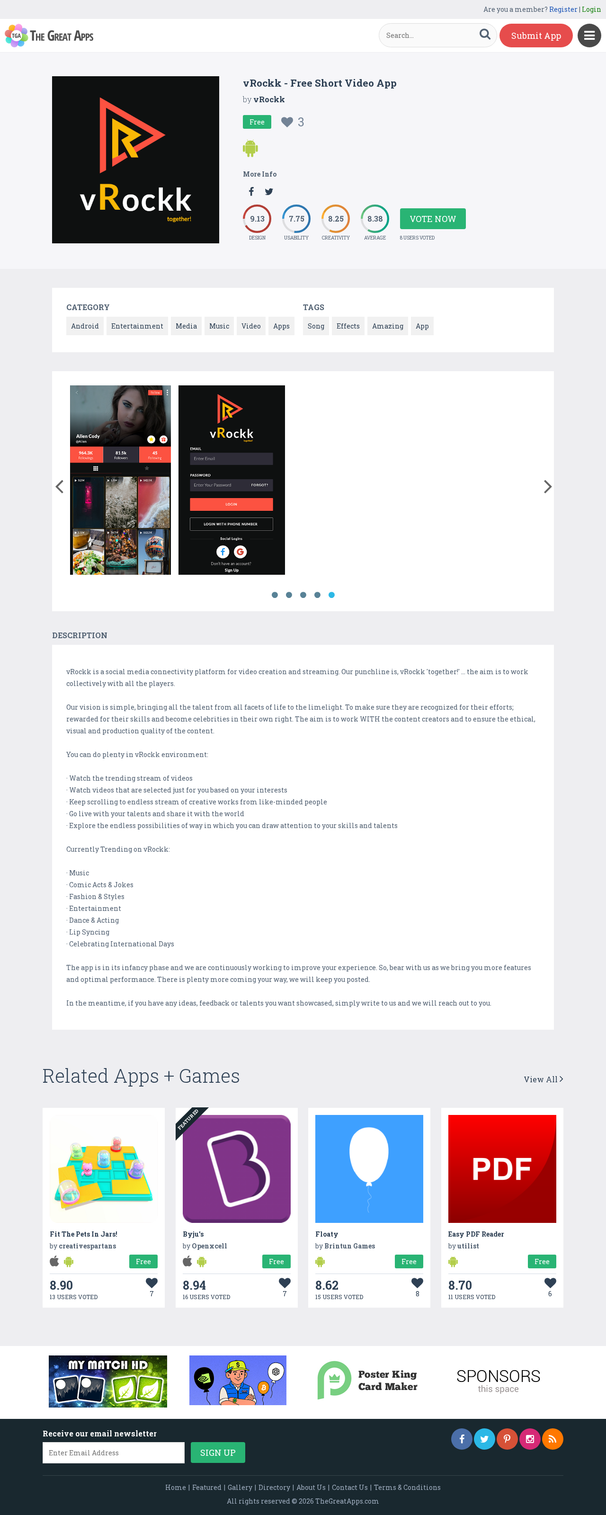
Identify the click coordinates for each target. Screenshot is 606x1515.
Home (175, 1487)
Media (186, 325)
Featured (207, 1487)
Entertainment (137, 325)
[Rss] (552, 1439)
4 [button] (317, 595)
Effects (348, 325)
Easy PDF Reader (476, 1234)
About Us (311, 1487)
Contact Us (350, 1487)
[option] (120, 481)
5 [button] (331, 595)
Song (316, 325)
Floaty (327, 1234)
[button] (59, 484)
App (422, 325)
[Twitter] (484, 1439)
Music (219, 325)
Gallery (240, 1487)
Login (591, 9)
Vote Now (433, 218)
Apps (281, 325)
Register (563, 9)
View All (542, 1079)
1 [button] (274, 595)
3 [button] (303, 595)
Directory (274, 1487)
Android (85, 325)
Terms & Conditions (407, 1487)
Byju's (193, 1234)
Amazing (387, 325)
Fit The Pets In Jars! (83, 1234)
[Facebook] (461, 1439)
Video (251, 325)
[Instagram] (530, 1439)
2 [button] (289, 595)
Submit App (536, 35)
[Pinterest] (507, 1439)
